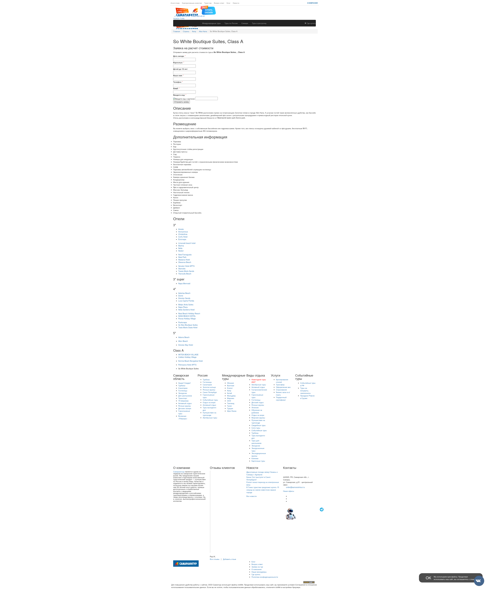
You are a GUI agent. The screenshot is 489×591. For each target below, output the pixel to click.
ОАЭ (229, 400)
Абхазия (230, 383)
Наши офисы (288, 491)
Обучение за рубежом (257, 411)
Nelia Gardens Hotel (186, 309)
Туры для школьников (256, 441)
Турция (230, 408)
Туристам (208, 3)
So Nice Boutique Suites (188, 325)
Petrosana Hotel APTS (187, 364)
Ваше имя (177, 75)
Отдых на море (209, 402)
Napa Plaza (183, 307)
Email (175, 88)
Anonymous (183, 231)
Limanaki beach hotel (186, 243)
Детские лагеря (184, 408)
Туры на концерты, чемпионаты (305, 390)
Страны (186, 31)
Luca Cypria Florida (186, 300)
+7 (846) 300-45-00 (181, 16)
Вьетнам (230, 385)
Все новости (251, 496)
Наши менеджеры (259, 572)
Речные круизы (184, 406)
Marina (181, 245)
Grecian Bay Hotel (185, 345)
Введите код (179, 95)
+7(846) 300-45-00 (290, 472)
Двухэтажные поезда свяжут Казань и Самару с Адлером (262, 473)
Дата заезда (178, 56)
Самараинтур (179, 471)
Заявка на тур (257, 566)
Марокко (230, 398)
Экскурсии (182, 393)
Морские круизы (258, 417)
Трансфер (280, 384)
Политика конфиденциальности (265, 577)
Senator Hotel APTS (186, 266)
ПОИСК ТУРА (178, 18)
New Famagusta (185, 254)
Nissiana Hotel (184, 259)
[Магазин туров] (208, 10)
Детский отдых (258, 402)
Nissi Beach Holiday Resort (189, 313)
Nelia (180, 248)
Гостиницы (182, 390)
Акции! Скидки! (184, 383)
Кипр (194, 31)
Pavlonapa (182, 322)
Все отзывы (214, 559)
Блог (228, 3)
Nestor (181, 250)
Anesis (181, 229)
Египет (230, 388)
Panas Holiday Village (187, 318)
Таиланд (230, 403)
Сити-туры (256, 428)
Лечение (255, 407)
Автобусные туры (210, 417)
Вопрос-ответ (219, 3)
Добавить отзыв (229, 559)
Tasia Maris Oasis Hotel (187, 327)
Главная (176, 31)
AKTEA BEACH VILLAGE (188, 354)
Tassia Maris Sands (186, 271)
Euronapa (182, 239)
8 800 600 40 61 (289, 474)
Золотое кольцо (209, 387)
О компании (312, 3)
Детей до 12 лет (180, 69)
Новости (236, 3)
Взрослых (177, 62)
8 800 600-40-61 (198, 16)
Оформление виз (283, 387)
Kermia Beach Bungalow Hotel (190, 361)
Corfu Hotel (182, 236)
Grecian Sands (184, 298)
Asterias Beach (184, 293)
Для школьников (185, 395)
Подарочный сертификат (281, 398)
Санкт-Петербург (210, 392)
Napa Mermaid (184, 283)
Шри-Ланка (231, 411)
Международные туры (211, 23)
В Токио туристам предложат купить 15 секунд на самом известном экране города (262, 490)
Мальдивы (231, 395)
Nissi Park (182, 257)
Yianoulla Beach (184, 273)
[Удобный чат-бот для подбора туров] (305, 513)
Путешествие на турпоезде (209, 413)
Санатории (182, 388)
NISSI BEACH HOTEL (187, 316)
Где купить (311, 23)
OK (428, 577)
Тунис (229, 406)
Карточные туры (258, 461)
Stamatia (181, 268)
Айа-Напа (203, 31)
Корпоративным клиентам (192, 3)
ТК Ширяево (183, 400)
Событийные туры (210, 400)
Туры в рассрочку (259, 23)
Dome (180, 295)
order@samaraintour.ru (295, 487)
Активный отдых (185, 403)
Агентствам (175, 3)
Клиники (255, 458)
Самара (244, 23)
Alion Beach (183, 341)
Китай (229, 393)
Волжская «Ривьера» (182, 417)
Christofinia (182, 234)
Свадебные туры (259, 425)
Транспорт (182, 398)
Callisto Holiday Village (187, 357)
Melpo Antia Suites (185, 304)
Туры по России (231, 23)
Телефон (177, 82)
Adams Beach (183, 337)
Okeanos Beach (184, 262)
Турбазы (181, 385)
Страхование (281, 389)
